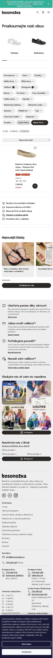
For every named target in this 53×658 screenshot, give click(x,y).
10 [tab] (48, 60)
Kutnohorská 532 (39, 594)
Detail (35, 186)
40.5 (6, 131)
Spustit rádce (13, 335)
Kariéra (5, 542)
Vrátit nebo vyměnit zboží (18, 368)
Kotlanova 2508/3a (14, 575)
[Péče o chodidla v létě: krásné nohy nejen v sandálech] (18, 254)
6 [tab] (28, 60)
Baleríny (15, 131)
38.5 (17, 181)
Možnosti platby (9, 522)
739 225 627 (12, 562)
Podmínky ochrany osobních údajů (17, 534)
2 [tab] (9, 60)
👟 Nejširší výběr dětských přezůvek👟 (30, 5)
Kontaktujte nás (14, 352)
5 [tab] (24, 60)
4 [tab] (19, 60)
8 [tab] (38, 60)
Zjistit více (12, 317)
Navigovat (28, 459)
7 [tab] (33, 60)
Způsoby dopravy (9, 526)
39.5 (20, 181)
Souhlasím (26, 652)
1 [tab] (4, 60)
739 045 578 (11, 572)
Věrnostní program (10, 511)
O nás (4, 507)
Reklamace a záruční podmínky (16, 518)
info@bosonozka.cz (15, 557)
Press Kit (5, 546)
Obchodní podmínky (11, 530)
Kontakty (6, 538)
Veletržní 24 (37, 575)
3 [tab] (14, 60)
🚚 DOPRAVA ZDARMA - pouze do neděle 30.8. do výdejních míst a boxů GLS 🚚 (25, 3)
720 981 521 (37, 591)
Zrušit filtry (23, 122)
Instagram (28, 432)
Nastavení (26, 644)
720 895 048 (37, 572)
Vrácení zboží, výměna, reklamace (17, 514)
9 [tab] (43, 60)
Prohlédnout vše (26, 285)
